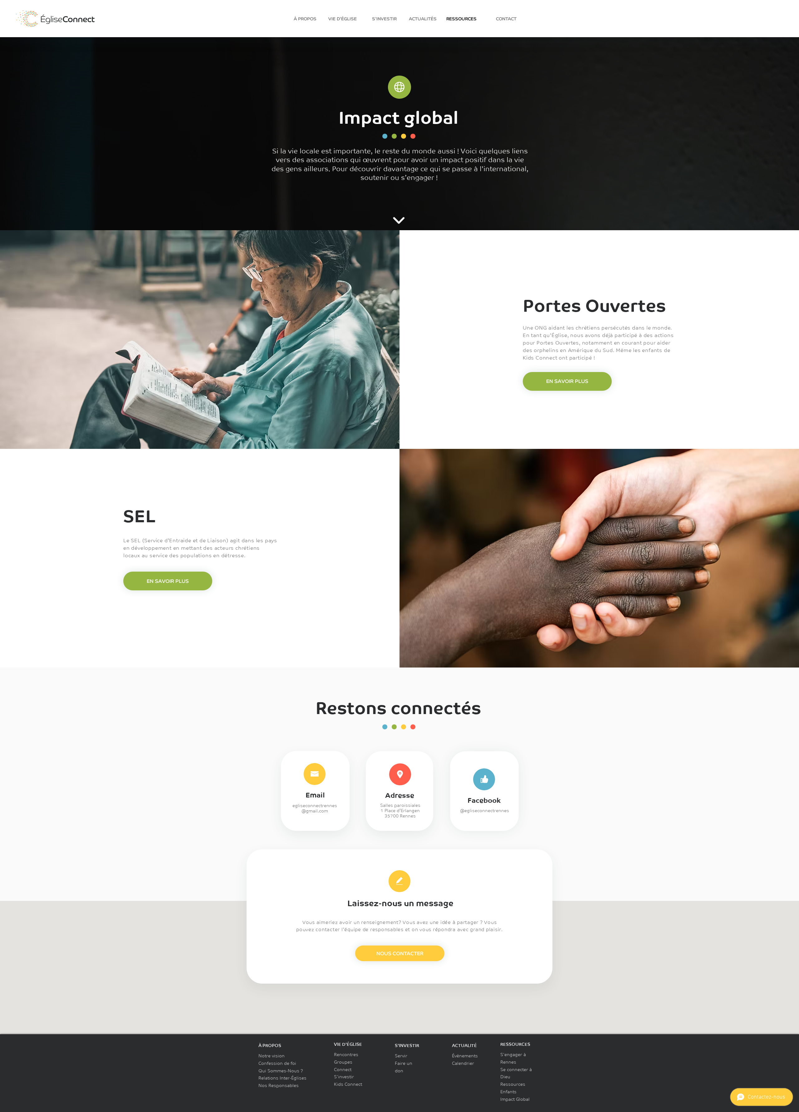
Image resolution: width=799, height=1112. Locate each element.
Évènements (465, 1055)
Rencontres (346, 1054)
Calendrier (463, 1063)
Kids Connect (348, 1084)
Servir (401, 1055)
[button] (399, 953)
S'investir (344, 1076)
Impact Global (515, 1099)
